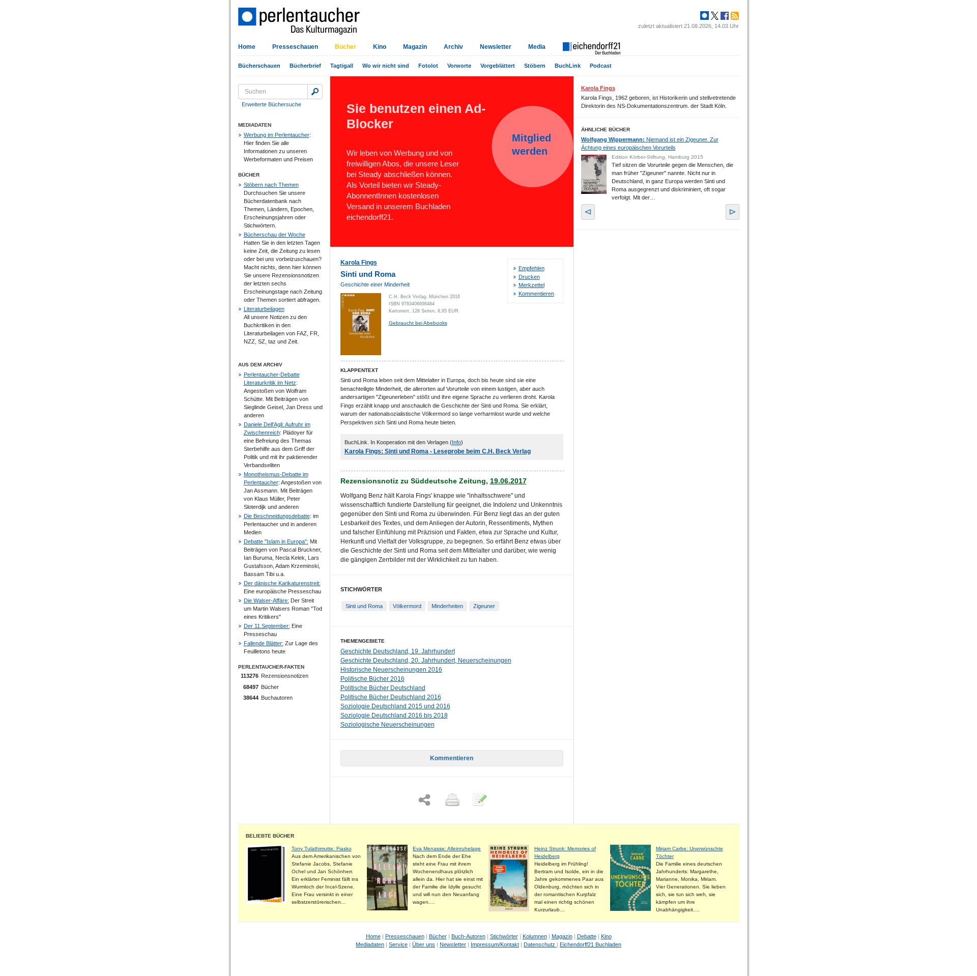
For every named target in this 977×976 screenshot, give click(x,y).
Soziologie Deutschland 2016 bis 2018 (394, 715)
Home (246, 46)
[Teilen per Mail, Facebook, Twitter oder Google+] (424, 800)
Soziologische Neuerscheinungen (387, 724)
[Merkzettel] (479, 800)
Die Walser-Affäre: (266, 600)
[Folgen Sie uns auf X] (714, 15)
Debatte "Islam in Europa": (276, 541)
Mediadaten (370, 944)
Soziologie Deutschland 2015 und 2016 (395, 706)
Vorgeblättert (497, 66)
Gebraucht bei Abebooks (418, 323)
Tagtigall (341, 66)
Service (398, 944)
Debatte (586, 936)
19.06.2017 (508, 481)
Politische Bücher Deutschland (382, 688)
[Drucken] (451, 800)
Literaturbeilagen (264, 309)
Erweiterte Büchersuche (271, 104)
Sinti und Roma (364, 606)
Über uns (423, 944)
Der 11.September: (267, 626)
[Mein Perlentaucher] (704, 15)
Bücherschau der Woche (274, 235)
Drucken (529, 277)
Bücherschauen (259, 66)
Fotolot (428, 66)
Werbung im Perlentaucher (276, 135)
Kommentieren (536, 294)
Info (456, 442)
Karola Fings (358, 262)
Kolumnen (535, 936)
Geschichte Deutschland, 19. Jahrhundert (397, 651)
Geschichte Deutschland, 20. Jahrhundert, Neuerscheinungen (425, 660)
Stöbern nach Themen (271, 185)
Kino (379, 46)
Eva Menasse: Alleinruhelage (447, 848)
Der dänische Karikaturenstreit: (282, 583)
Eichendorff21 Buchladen (590, 944)
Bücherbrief (305, 66)
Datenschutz (540, 944)
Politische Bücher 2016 (372, 678)
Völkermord (407, 606)
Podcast (601, 66)
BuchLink (568, 66)
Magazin (415, 46)
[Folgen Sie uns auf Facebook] (724, 15)
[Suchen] (315, 91)
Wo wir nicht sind (385, 66)
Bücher (345, 46)
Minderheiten (447, 606)
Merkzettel (531, 285)
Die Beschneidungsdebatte (277, 516)
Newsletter (495, 46)
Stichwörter (504, 936)
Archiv (453, 46)
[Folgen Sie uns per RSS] (734, 15)
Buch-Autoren (468, 936)
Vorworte (459, 66)
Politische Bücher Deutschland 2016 (390, 697)
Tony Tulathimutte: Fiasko (322, 848)
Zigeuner (484, 606)
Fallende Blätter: (263, 643)
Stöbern (534, 66)
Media (536, 46)
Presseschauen (295, 46)
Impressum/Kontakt (495, 944)
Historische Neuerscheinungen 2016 (391, 669)
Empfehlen (531, 268)
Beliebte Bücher (270, 836)
